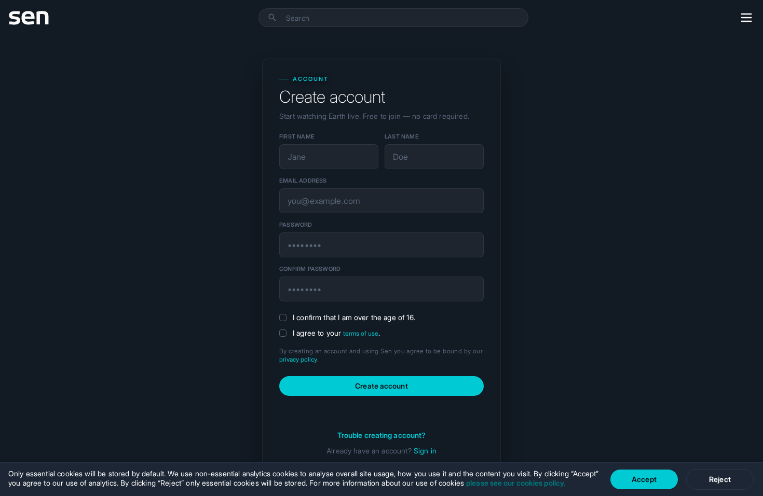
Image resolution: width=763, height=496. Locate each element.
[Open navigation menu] (746, 17)
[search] (407, 18)
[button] (272, 17)
